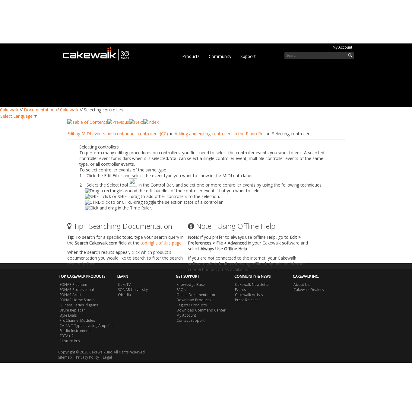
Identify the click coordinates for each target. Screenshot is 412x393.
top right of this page (161, 243)
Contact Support (190, 320)
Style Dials (68, 315)
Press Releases (247, 299)
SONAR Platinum (73, 284)
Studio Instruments (75, 330)
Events (240, 289)
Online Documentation (195, 294)
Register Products (191, 305)
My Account (342, 47)
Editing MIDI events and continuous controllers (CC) (117, 133)
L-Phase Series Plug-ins (78, 305)
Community (220, 56)
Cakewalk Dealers (308, 289)
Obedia (124, 294)
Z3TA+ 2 (66, 335)
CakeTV (124, 284)
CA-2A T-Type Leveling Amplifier (86, 325)
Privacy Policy (87, 357)
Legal (107, 357)
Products (191, 56)
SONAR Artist (70, 294)
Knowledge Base (190, 284)
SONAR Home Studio (77, 299)
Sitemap (65, 357)
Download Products (193, 299)
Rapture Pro (69, 340)
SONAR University (133, 289)
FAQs (180, 289)
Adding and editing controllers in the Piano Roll (220, 133)
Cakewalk (9, 110)
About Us (301, 284)
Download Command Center (201, 310)
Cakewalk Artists (249, 294)
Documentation (39, 110)
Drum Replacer (72, 310)
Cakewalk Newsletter (252, 284)
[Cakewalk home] (99, 52)
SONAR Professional (76, 289)
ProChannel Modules (77, 320)
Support (248, 56)
